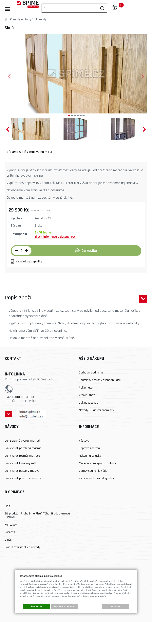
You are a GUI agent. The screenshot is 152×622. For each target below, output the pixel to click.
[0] (115, 7)
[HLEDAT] (102, 8)
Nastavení (116, 606)
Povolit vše (36, 606)
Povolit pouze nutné (64, 606)
